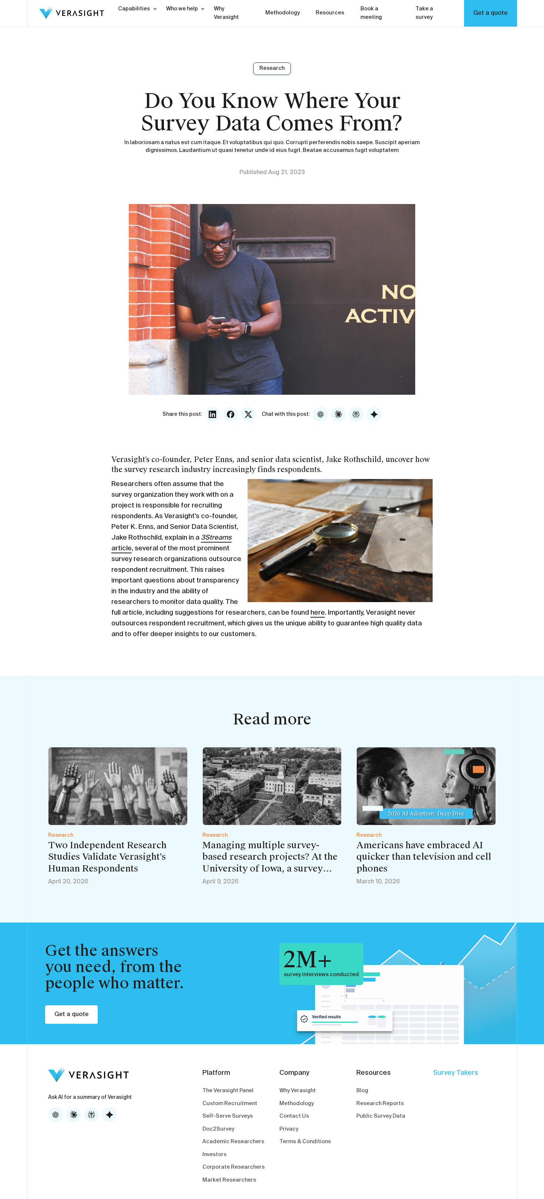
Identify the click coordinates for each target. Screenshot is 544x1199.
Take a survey (424, 13)
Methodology (282, 13)
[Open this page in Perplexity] (356, 414)
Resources (330, 13)
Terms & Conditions (305, 1141)
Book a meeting (371, 13)
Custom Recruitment (229, 1103)
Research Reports (380, 1103)
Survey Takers (455, 1073)
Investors (214, 1154)
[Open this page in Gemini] (374, 414)
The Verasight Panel (227, 1090)
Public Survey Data (380, 1116)
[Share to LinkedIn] (212, 414)
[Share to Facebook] (230, 414)
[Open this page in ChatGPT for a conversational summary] (320, 414)
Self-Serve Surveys (227, 1116)
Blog (362, 1090)
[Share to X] (248, 414)
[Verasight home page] (65, 13)
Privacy (288, 1129)
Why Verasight (226, 13)
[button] (134, 9)
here (317, 612)
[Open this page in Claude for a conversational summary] (338, 414)
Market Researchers (229, 1180)
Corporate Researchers (233, 1167)
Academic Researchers (233, 1141)
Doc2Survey (218, 1129)
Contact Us (294, 1116)
